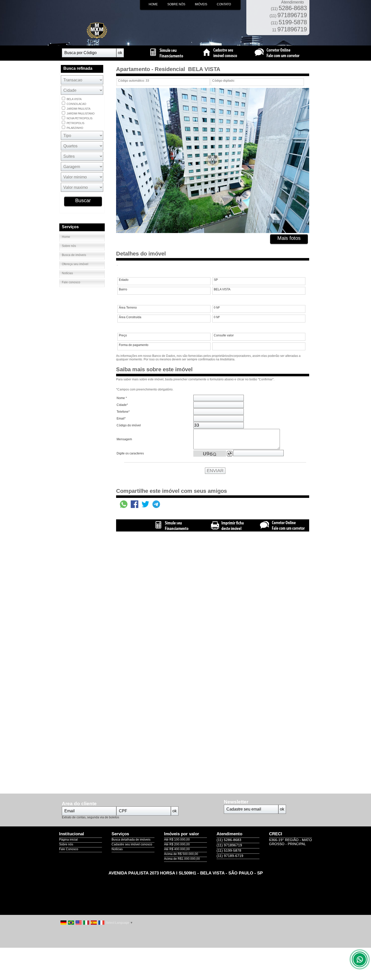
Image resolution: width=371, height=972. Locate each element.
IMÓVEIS (201, 4)
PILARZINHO (74, 127)
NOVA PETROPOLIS (79, 118)
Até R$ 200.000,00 (177, 844)
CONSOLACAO (76, 103)
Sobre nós (69, 246)
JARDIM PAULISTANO (80, 113)
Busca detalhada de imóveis (131, 839)
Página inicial (68, 839)
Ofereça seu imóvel (75, 264)
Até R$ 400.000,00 (177, 849)
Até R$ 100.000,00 (177, 839)
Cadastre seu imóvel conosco (132, 844)
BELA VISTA (74, 99)
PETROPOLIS (75, 123)
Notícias (67, 273)
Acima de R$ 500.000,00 (181, 854)
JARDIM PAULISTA (78, 108)
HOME (153, 4)
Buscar (83, 200)
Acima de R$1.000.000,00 (182, 859)
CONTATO (224, 4)
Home (66, 237)
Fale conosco (71, 282)
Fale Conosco (68, 849)
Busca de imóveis (74, 255)
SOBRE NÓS (176, 4)
